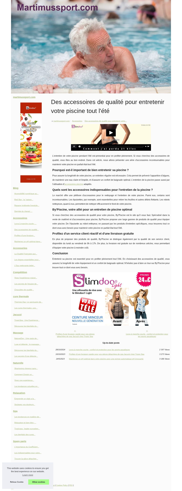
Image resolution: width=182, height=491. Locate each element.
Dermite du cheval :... (23, 211)
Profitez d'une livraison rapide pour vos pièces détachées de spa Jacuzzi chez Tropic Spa (75, 335)
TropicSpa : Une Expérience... (27, 320)
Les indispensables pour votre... (27, 453)
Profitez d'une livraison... (24, 235)
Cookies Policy (62, 485)
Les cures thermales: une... (25, 308)
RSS (71, 485)
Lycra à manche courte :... (25, 224)
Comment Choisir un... (23, 374)
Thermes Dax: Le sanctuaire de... (28, 302)
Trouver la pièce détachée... (26, 459)
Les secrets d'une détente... (26, 356)
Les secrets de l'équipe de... (26, 284)
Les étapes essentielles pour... (27, 260)
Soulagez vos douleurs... (24, 404)
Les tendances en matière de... (27, 417)
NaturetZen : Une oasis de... (26, 338)
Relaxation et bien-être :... (25, 423)
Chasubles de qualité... (24, 290)
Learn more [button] (27, 475)
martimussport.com (61, 121)
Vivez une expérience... (24, 380)
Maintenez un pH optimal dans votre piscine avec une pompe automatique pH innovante (106, 359)
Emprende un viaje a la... (24, 399)
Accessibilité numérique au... (26, 194)
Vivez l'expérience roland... (25, 278)
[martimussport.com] (91, 46)
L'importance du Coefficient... (26, 447)
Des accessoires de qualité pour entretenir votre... (106, 121)
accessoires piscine (73, 184)
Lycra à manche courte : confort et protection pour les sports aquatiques (147, 335)
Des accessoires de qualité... (26, 230)
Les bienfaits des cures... (24, 434)
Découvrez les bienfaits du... (26, 326)
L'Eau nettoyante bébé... (24, 265)
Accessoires (77, 121)
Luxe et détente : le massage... (27, 344)
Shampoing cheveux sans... (26, 368)
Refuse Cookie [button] (16, 482)
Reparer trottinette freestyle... (26, 205)
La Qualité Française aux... (25, 254)
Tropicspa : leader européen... (27, 429)
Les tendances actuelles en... (26, 386)
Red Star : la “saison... (23, 200)
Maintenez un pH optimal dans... (28, 241)
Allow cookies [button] (38, 482)
